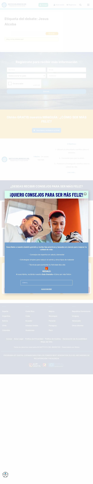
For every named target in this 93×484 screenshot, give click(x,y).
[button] (85, 194)
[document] (46, 242)
